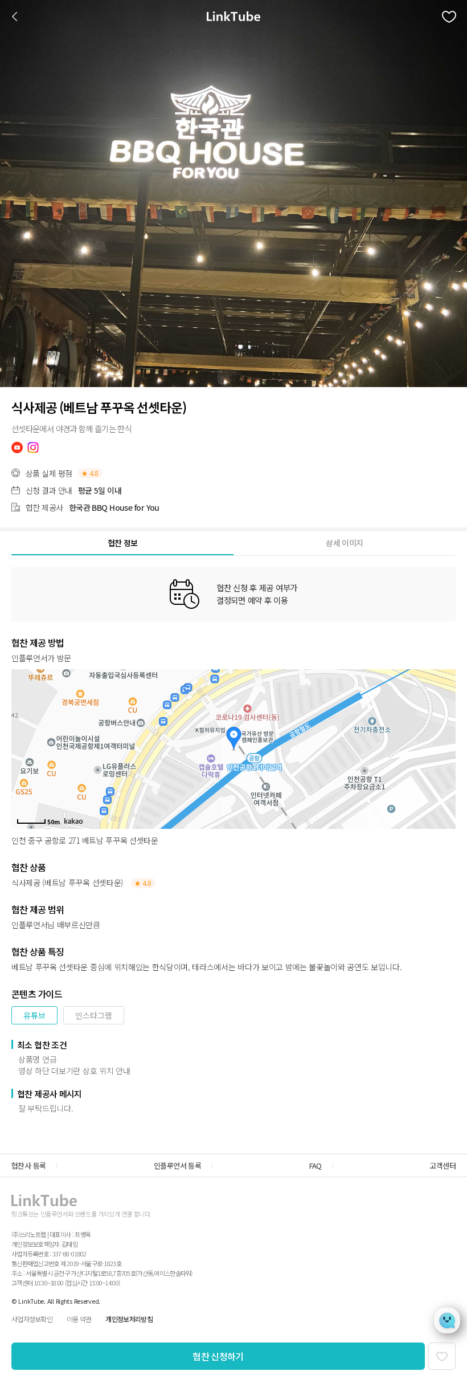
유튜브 (34, 1015)
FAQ (315, 1165)
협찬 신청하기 (218, 1356)
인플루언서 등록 (177, 1165)
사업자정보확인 (31, 1319)
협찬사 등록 (28, 1165)
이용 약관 (79, 1319)
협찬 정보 (123, 542)
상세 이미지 (344, 542)
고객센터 (442, 1165)
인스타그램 (93, 1015)
